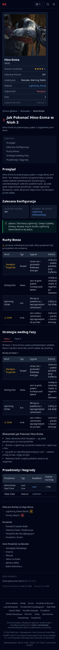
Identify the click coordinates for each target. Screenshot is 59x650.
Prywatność (36, 618)
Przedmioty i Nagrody (17, 159)
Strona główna (9, 111)
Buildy (23, 603)
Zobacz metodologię (39, 625)
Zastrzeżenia (47, 614)
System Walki (14, 610)
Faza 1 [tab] (7, 338)
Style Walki (51, 607)
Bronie (31, 603)
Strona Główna (12, 603)
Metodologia (23, 618)
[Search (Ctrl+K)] (48, 4)
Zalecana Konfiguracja (17, 147)
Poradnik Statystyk (30, 610)
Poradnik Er (45, 610)
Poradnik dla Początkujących (32, 607)
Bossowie (25, 111)
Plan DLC (28, 614)
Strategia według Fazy (17, 155)
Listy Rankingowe (10, 607)
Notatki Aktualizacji (14, 614)
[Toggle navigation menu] (54, 4)
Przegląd (10, 142)
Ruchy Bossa (12, 151)
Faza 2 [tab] (18, 338)
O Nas (37, 614)
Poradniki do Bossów (44, 603)
